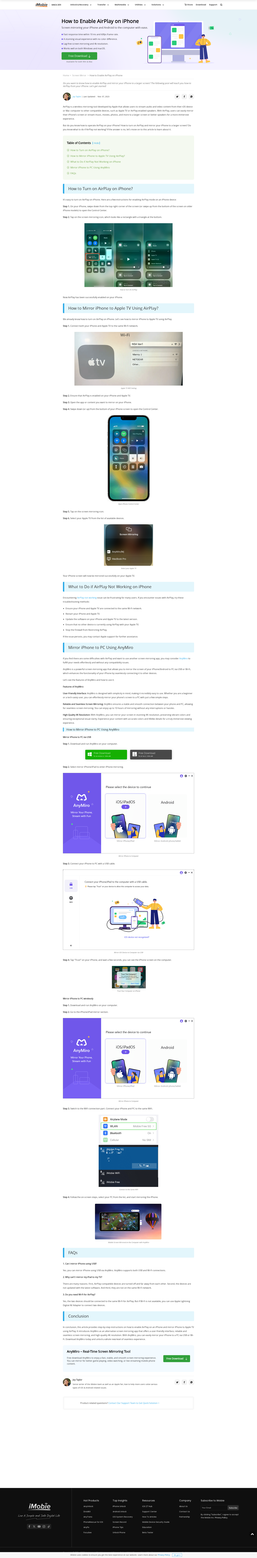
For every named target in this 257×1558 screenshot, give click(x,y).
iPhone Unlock (119, 1506)
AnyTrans (88, 1516)
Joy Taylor (77, 96)
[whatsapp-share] (191, 96)
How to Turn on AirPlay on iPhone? (89, 150)
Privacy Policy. (221, 1517)
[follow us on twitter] (34, 1526)
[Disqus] (128, 1447)
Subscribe (233, 1508)
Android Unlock (119, 1511)
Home (66, 75)
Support (213, 4)
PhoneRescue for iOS (93, 1522)
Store (190, 4)
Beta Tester (147, 1532)
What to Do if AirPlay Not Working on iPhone (95, 161)
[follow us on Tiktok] (48, 1526)
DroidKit (87, 1511)
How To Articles (149, 1516)
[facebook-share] (184, 96)
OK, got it (177, 1555)
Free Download (77, 56)
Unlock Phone (119, 1532)
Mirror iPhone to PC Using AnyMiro (90, 167)
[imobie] (48, 5)
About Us (183, 1506)
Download (201, 4)
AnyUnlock (88, 1506)
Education (147, 1527)
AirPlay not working (87, 597)
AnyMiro (183, 658)
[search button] (221, 4)
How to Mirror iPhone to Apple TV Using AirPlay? (97, 156)
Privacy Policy (164, 1555)
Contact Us (184, 1511)
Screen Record (119, 1522)
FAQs (73, 173)
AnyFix (86, 1527)
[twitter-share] (177, 96)
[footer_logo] (39, 1512)
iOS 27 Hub (147, 1506)
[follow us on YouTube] (39, 1526)
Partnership (184, 1516)
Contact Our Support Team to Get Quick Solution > (133, 1403)
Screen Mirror (79, 75)
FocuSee (88, 1532)
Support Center (149, 1511)
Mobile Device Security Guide (155, 1522)
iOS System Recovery (123, 1516)
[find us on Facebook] (29, 1526)
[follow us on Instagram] (44, 1526)
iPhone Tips (118, 1527)
